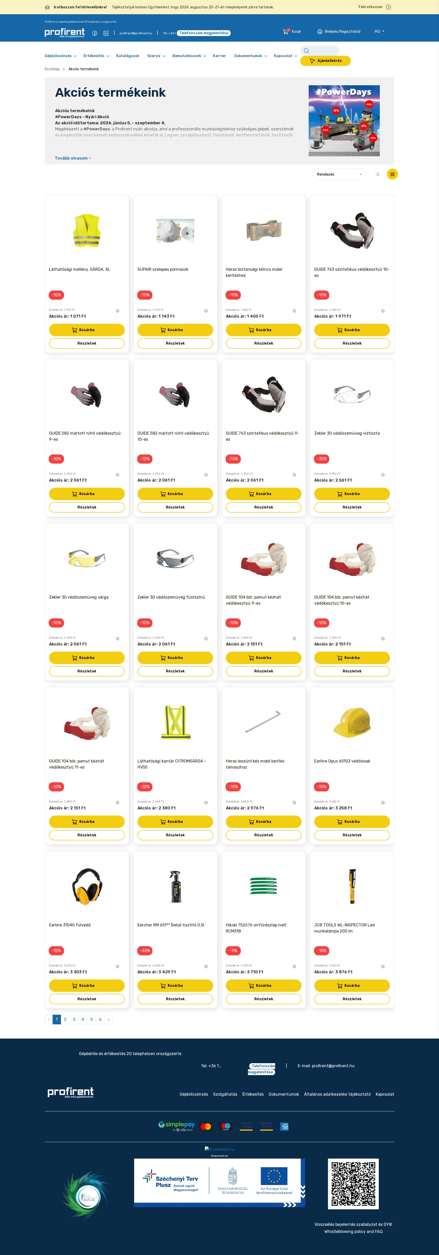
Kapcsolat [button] (283, 56)
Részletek (86, 343)
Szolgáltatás (225, 1094)
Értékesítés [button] (94, 56)
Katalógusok (127, 56)
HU (378, 31)
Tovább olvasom (72, 158)
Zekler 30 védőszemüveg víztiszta (347, 433)
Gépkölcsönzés (194, 1094)
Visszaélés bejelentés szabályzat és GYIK (353, 1224)
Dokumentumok (284, 1094)
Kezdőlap (52, 69)
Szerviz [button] (154, 56)
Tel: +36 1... (211, 1065)
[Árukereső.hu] (219, 1149)
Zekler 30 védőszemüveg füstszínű (171, 597)
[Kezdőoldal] (70, 1092)
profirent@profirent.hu (136, 33)
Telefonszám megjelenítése (203, 33)
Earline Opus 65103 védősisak (342, 761)
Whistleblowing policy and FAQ (353, 1231)
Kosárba (87, 330)
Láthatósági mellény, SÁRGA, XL (79, 269)
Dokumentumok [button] (248, 56)
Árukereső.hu (219, 1155)
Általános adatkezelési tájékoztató (337, 1094)
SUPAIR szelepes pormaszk (162, 269)
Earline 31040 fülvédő (70, 925)
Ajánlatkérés (330, 61)
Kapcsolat (385, 1094)
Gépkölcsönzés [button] (58, 56)
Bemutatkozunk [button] (187, 56)
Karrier (219, 56)
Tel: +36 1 (169, 33)
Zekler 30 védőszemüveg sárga (78, 597)
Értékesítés (253, 1094)
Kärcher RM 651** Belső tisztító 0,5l (170, 925)
